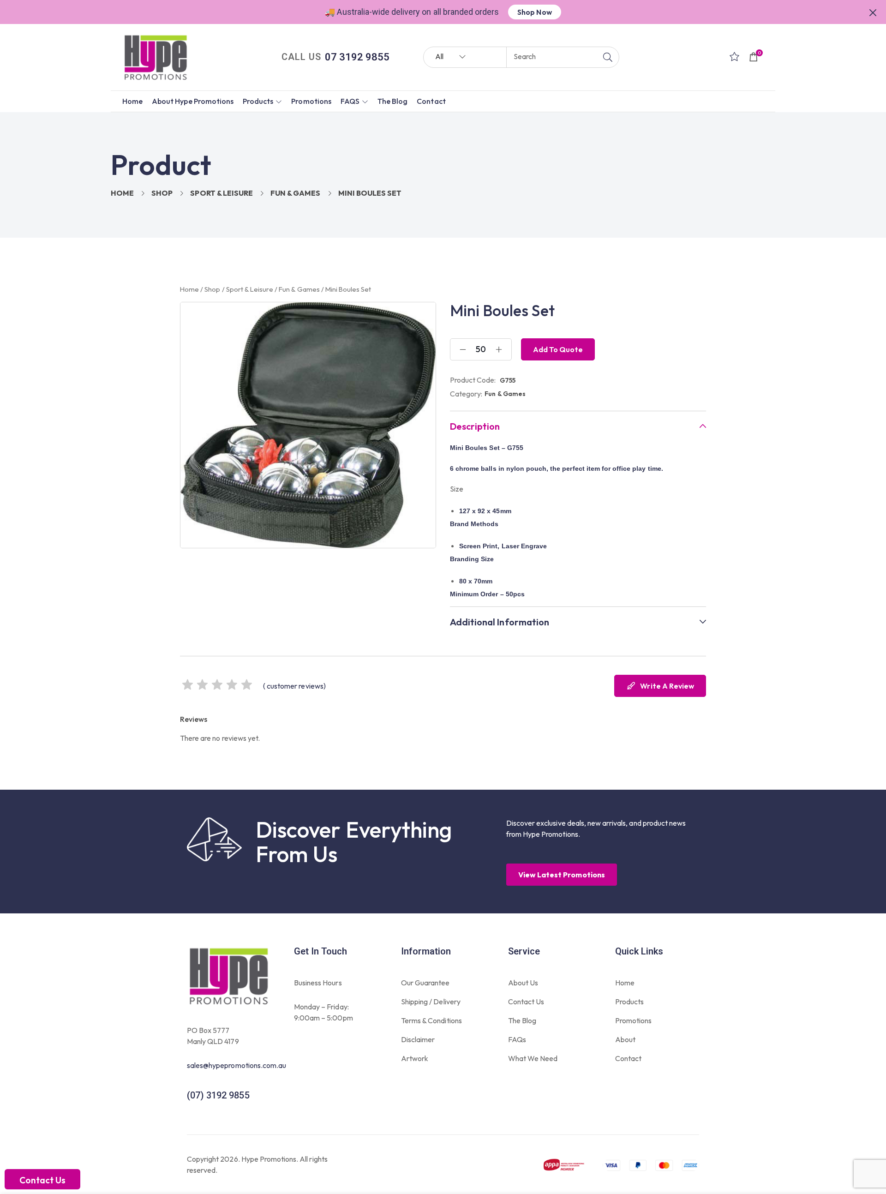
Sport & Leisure (221, 193)
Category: (466, 393)
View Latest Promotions (561, 874)
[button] (873, 11)
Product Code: (473, 379)
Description (475, 426)
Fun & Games (295, 193)
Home (122, 193)
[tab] (578, 426)
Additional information (499, 622)
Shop (162, 193)
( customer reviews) (294, 685)
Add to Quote (558, 349)
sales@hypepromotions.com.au (236, 1065)
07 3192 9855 (357, 57)
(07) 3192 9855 (218, 1095)
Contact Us (42, 1180)
